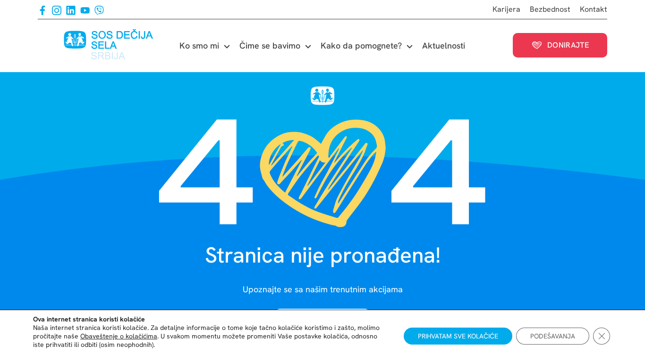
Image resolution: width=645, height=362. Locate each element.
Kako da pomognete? (361, 45)
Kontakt (593, 9)
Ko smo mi (199, 45)
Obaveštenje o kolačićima (118, 336)
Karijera (506, 9)
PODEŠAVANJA (552, 336)
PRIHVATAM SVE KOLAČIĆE (458, 336)
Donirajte (568, 45)
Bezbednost (550, 9)
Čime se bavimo (269, 45)
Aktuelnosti (443, 45)
